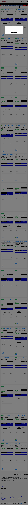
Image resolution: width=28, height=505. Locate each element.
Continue (14, 32)
